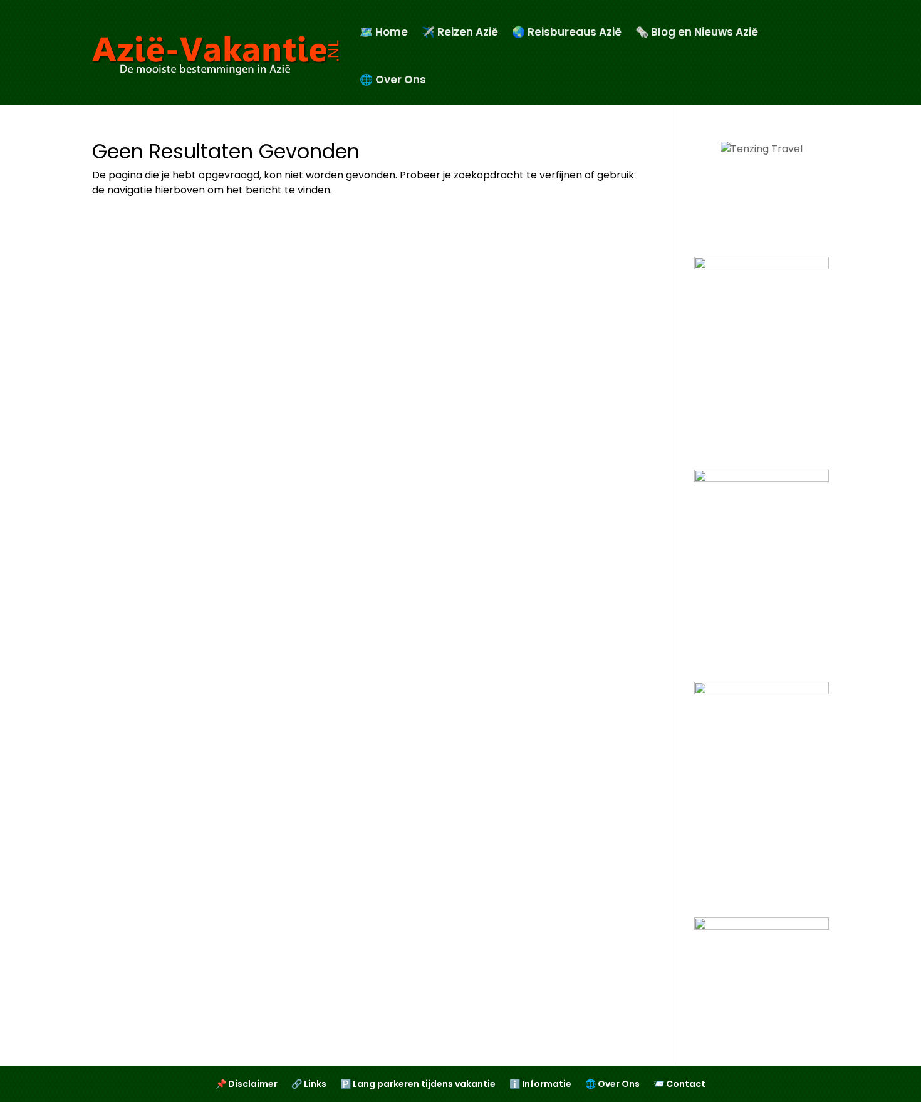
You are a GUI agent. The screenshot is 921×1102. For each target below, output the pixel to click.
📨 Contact (679, 1084)
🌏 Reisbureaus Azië (567, 31)
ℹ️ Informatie (540, 1084)
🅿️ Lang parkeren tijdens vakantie (418, 1084)
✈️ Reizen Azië (460, 31)
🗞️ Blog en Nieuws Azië (696, 31)
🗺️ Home (384, 31)
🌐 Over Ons (393, 79)
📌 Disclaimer (247, 1084)
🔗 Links (308, 1084)
